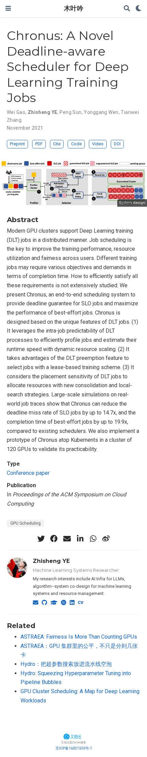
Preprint (17, 143)
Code (76, 143)
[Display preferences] (138, 9)
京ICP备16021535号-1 (73, 748)
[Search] (127, 9)
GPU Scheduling (25, 523)
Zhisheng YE (51, 560)
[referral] (73, 736)
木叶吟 (73, 8)
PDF (39, 143)
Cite (57, 143)
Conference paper (28, 473)
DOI (117, 143)
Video (98, 143)
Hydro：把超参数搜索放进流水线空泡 (66, 664)
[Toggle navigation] (8, 8)
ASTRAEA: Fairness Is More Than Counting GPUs (79, 637)
